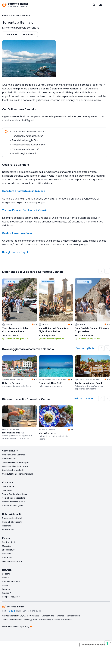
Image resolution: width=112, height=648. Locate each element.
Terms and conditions (12, 619)
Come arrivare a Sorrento (13, 454)
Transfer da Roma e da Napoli (15, 462)
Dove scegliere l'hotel (12, 518)
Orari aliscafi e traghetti (12, 470)
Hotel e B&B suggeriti (12, 522)
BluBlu (12, 610)
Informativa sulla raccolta (95, 644)
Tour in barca (8, 486)
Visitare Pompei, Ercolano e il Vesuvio (25, 210)
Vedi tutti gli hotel (85, 348)
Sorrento (6, 573)
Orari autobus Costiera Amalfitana (17, 474)
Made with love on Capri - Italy (15, 626)
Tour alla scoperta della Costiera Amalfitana (15, 330)
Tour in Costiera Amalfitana (14, 494)
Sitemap (60, 615)
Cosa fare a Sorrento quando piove (23, 191)
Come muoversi (9, 458)
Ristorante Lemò (11, 432)
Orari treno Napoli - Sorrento (15, 466)
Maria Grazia (46, 433)
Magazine (6, 546)
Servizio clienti (8, 542)
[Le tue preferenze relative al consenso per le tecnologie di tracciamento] (107, 643)
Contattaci (7, 557)
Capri (4, 577)
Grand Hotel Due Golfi (50, 383)
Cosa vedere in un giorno (13, 501)
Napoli (5, 585)
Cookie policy (45, 619)
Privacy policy (30, 619)
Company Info (48, 615)
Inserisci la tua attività (12, 561)
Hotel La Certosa (11, 383)
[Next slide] (107, 271)
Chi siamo (6, 553)
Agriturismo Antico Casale (89, 383)
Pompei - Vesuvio (10, 596)
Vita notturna (8, 529)
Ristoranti (6, 525)
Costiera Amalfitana (11, 581)
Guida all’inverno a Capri (17, 233)
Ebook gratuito (9, 549)
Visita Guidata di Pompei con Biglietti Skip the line (54, 330)
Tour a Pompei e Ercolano (13, 498)
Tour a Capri (7, 490)
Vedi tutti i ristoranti (84, 398)
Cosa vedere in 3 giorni (12, 505)
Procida (5, 593)
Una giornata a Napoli (15, 252)
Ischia (4, 589)
